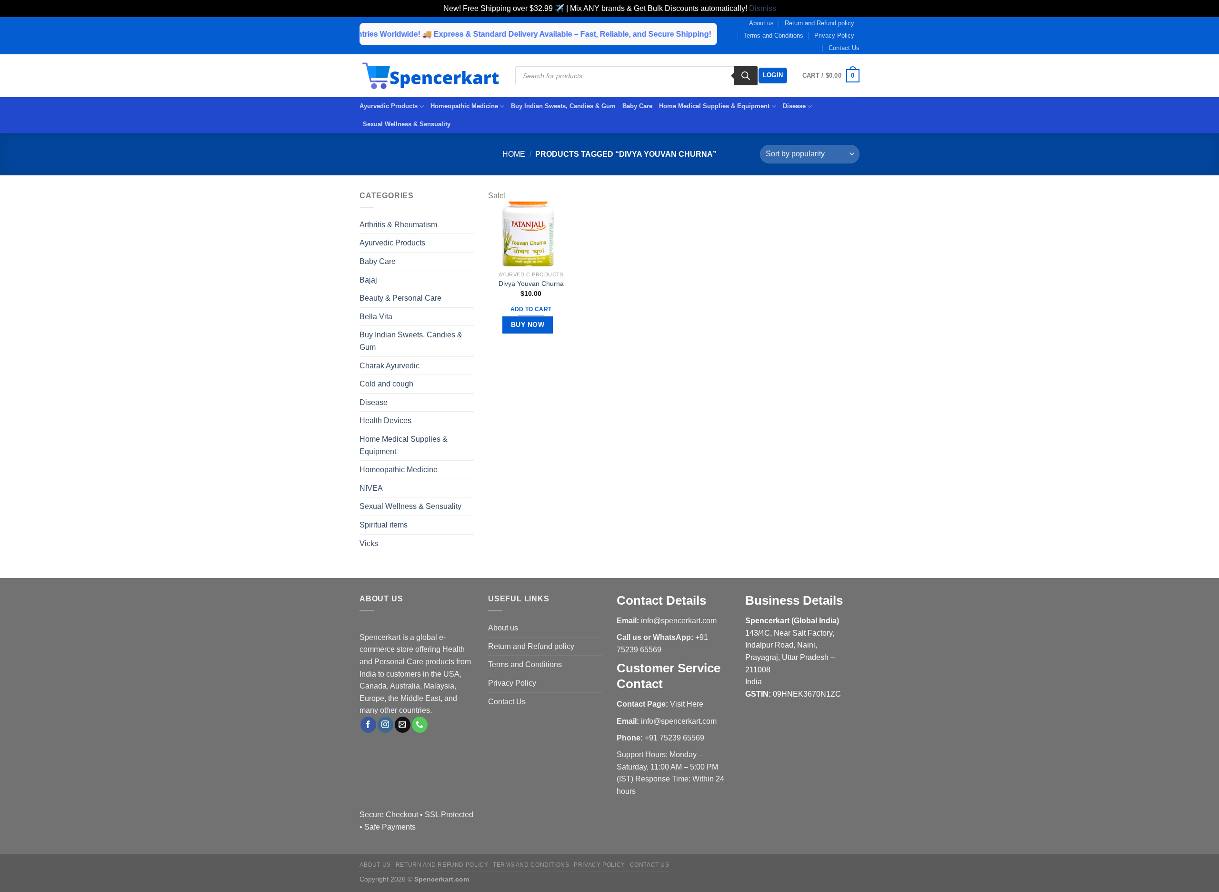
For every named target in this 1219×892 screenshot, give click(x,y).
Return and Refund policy (819, 23)
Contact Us (844, 47)
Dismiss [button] (762, 8)
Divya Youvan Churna (531, 283)
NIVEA (371, 488)
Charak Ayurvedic (390, 366)
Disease (794, 106)
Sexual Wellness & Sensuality (406, 124)
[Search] (746, 75)
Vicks (369, 543)
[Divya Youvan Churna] (531, 234)
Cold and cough (386, 384)
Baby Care (637, 106)
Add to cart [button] (531, 309)
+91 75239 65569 (674, 738)
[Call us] (420, 725)
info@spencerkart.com (679, 621)
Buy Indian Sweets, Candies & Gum (563, 106)
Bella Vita (376, 317)
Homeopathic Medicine (464, 106)
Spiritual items (384, 525)
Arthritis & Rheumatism (398, 225)
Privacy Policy (834, 35)
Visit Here (686, 704)
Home (513, 154)
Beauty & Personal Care (400, 298)
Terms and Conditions (773, 35)
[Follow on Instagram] (385, 725)
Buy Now (527, 324)
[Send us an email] (402, 725)
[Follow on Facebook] (368, 725)
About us (761, 23)
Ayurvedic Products (389, 106)
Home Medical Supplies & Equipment (714, 106)
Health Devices (385, 420)
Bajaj (368, 280)
